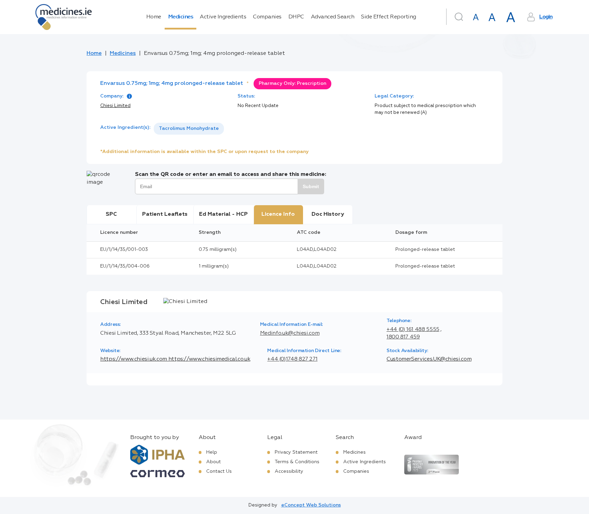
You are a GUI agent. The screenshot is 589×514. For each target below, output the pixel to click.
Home (153, 17)
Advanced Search (332, 17)
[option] (189, 129)
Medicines (180, 17)
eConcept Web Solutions (311, 505)
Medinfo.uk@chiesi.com (289, 333)
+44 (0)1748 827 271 (292, 359)
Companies (267, 17)
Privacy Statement (296, 452)
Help (211, 452)
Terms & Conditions (297, 461)
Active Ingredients (223, 17)
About (213, 461)
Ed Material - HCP (223, 214)
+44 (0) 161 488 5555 (413, 329)
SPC (111, 214)
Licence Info (278, 214)
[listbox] (189, 129)
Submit (311, 186)
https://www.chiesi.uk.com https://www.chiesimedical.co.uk (175, 359)
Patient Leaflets (164, 214)
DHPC (296, 17)
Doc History (328, 214)
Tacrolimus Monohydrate (189, 128)
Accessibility (289, 471)
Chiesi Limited (115, 106)
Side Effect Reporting (388, 17)
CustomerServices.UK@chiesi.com (429, 359)
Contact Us (219, 471)
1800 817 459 (403, 337)
